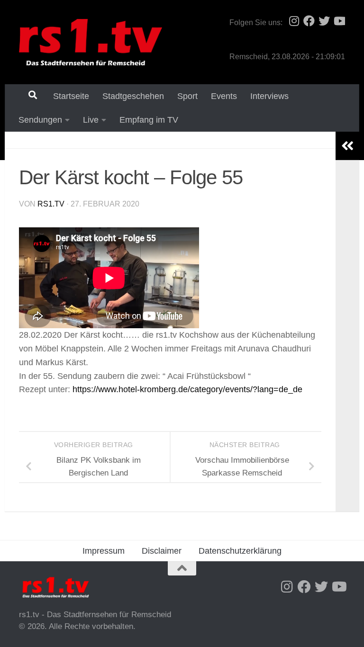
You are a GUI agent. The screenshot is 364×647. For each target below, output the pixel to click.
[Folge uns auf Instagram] (294, 21)
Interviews (269, 96)
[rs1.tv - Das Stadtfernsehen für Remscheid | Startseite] (90, 42)
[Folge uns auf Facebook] (309, 21)
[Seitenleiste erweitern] (347, 146)
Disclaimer (162, 551)
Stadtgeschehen (133, 96)
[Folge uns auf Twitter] (324, 21)
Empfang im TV (148, 120)
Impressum (103, 551)
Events (224, 96)
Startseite (71, 96)
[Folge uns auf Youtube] (339, 21)
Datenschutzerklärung (240, 551)
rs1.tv (50, 204)
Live (91, 120)
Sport (187, 96)
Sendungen (40, 120)
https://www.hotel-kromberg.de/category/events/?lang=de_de (187, 389)
